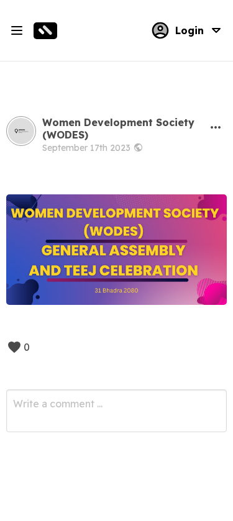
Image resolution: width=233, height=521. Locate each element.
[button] (215, 127)
